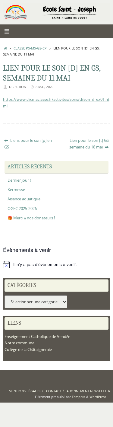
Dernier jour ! (19, 180)
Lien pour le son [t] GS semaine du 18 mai (89, 143)
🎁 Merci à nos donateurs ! (31, 218)
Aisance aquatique (24, 199)
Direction (17, 86)
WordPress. (98, 396)
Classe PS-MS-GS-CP (30, 48)
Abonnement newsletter (88, 391)
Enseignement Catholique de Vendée (37, 336)
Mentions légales (24, 391)
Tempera (78, 396)
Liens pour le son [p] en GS (28, 143)
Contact (53, 391)
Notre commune (19, 343)
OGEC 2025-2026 (22, 208)
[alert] (56, 264)
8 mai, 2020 (44, 86)
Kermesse (16, 189)
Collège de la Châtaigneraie (28, 349)
